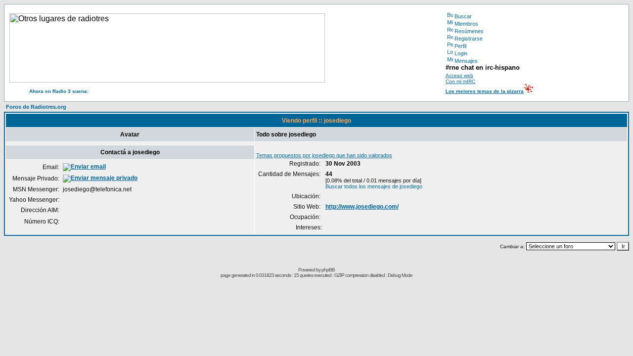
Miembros (466, 24)
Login (460, 53)
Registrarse (468, 39)
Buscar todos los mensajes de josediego (373, 186)
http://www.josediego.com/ (362, 206)
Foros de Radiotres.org (36, 107)
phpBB (328, 269)
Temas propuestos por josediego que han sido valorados (324, 155)
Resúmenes (469, 31)
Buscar (463, 16)
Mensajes (466, 61)
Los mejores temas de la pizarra (485, 91)
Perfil (460, 46)
